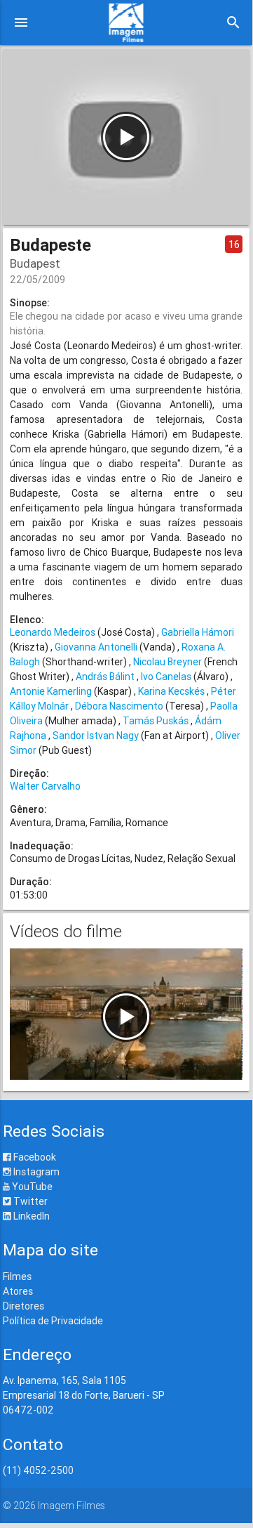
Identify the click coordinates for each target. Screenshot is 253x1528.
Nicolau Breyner (167, 661)
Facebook (33, 1157)
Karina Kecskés (171, 691)
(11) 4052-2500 (38, 1470)
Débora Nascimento (119, 706)
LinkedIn (30, 1216)
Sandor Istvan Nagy (96, 735)
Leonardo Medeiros (52, 632)
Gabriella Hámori (197, 632)
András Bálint (105, 676)
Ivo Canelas (166, 676)
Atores (18, 1291)
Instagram (35, 1171)
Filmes (17, 1276)
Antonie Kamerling (51, 691)
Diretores (23, 1306)
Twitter (29, 1201)
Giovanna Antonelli (96, 647)
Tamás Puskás (156, 720)
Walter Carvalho (45, 786)
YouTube (31, 1186)
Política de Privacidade (53, 1320)
